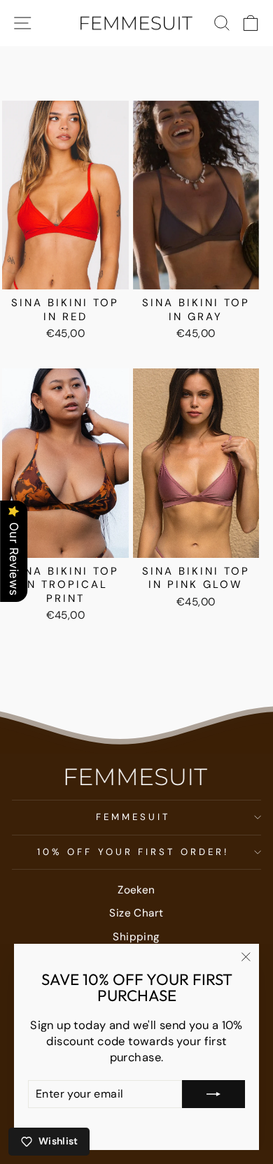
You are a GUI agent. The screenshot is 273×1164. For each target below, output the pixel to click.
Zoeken (136, 890)
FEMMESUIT (133, 817)
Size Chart (136, 913)
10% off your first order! (133, 852)
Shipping (136, 937)
